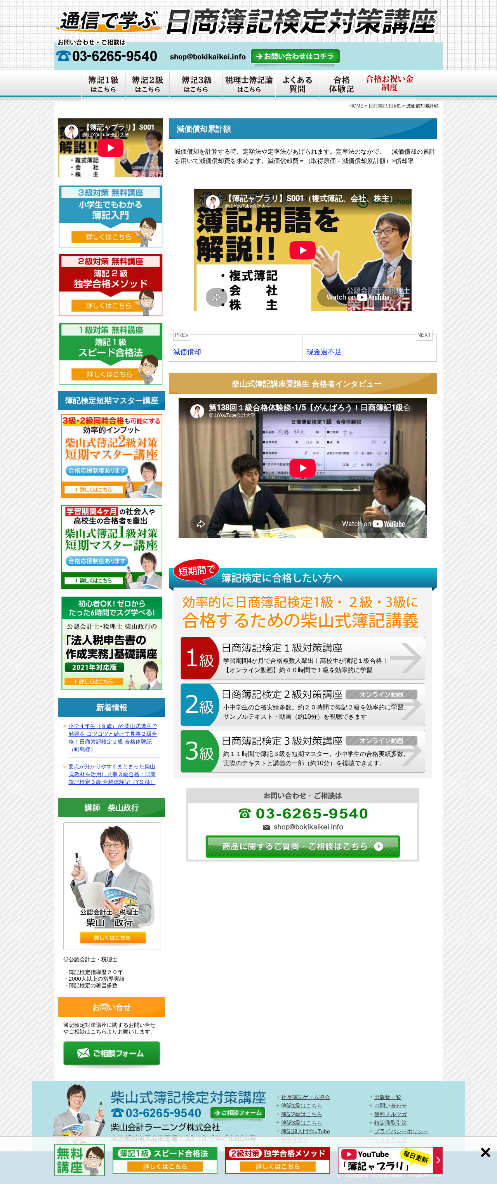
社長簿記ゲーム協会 (305, 1097)
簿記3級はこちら (301, 1123)
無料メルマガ (390, 1114)
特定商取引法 (390, 1123)
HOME (356, 106)
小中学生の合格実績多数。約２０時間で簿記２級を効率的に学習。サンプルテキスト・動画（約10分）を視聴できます (316, 712)
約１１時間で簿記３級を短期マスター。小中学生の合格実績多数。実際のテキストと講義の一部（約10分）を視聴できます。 (316, 758)
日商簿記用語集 (384, 106)
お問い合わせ (390, 1106)
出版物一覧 (387, 1097)
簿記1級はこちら (301, 1106)
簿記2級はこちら (301, 1114)
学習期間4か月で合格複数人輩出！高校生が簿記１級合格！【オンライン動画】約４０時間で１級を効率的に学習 (305, 665)
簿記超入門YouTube (305, 1131)
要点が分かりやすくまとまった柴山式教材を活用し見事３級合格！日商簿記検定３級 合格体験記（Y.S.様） (112, 774)
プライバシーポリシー (401, 1131)
